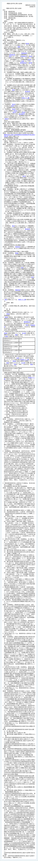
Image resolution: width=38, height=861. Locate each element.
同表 (6, 336)
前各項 (6, 118)
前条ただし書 (22, 299)
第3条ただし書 (25, 359)
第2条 (27, 43)
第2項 (30, 62)
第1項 (13, 104)
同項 (27, 325)
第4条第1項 (27, 322)
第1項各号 (21, 114)
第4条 (6, 317)
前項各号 (27, 91)
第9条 (16, 253)
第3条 (5, 333)
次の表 (24, 333)
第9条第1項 (23, 62)
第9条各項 (24, 53)
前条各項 (17, 246)
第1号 (24, 176)
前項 (13, 90)
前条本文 (17, 290)
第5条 (8, 314)
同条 (19, 46)
